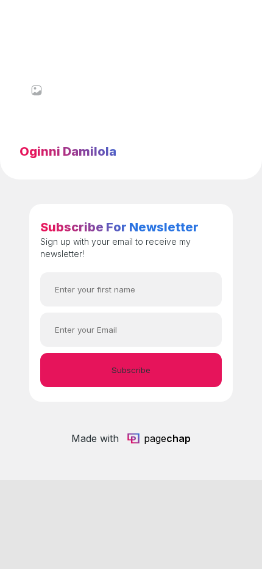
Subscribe (131, 370)
